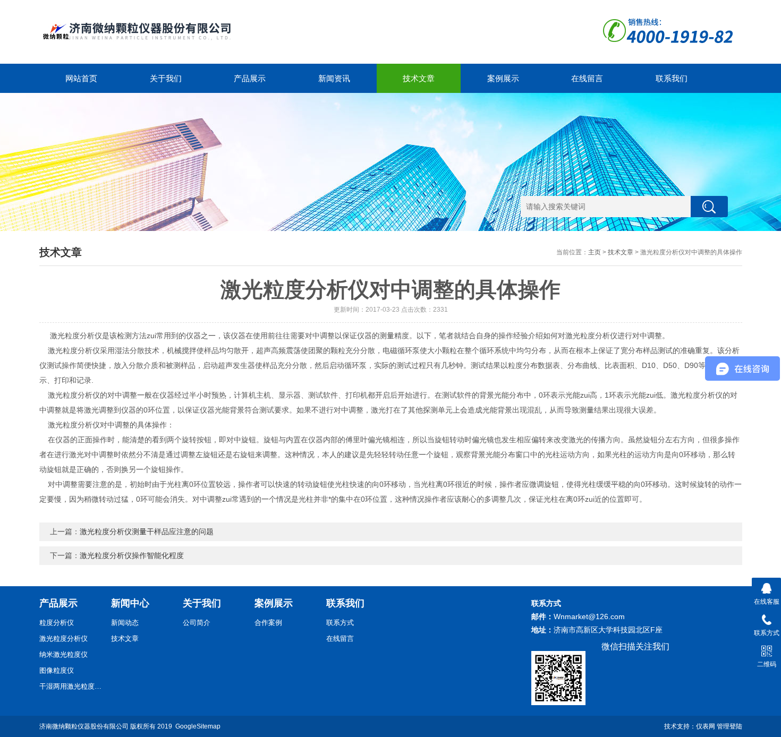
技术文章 (419, 78)
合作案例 (268, 623)
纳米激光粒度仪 (63, 654)
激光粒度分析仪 (63, 638)
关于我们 (166, 78)
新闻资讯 (334, 78)
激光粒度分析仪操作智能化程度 (132, 555)
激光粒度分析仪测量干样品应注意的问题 (147, 531)
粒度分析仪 (56, 623)
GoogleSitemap (197, 726)
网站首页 (81, 78)
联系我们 (671, 78)
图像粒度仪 (56, 670)
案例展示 (503, 78)
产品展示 (250, 78)
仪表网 (705, 726)
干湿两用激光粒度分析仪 (71, 686)
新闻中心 (130, 603)
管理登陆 (729, 726)
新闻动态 (125, 623)
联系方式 (340, 623)
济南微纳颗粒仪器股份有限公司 (84, 726)
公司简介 (196, 623)
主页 (594, 252)
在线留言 (587, 78)
